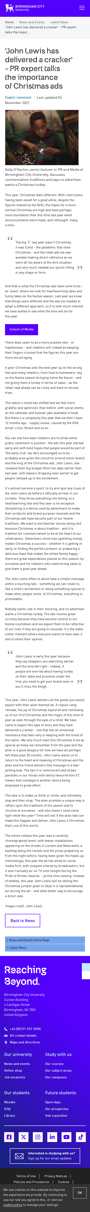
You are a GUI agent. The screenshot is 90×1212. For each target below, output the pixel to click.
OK (80, 1193)
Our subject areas (58, 1070)
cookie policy (12, 1205)
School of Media (21, 329)
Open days (53, 1102)
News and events (17, 1064)
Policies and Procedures (31, 1182)
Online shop (13, 1070)
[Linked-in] (52, 1137)
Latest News (59, 22)
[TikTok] (81, 1137)
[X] (23, 1137)
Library (9, 1116)
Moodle (9, 1102)
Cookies (63, 1182)
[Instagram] (38, 1137)
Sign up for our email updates (51, 1156)
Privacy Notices (55, 1176)
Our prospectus (56, 1109)
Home (9, 22)
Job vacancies (14, 1077)
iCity (7, 1109)
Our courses (54, 1064)
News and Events (32, 22)
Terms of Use (26, 1176)
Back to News (22, 921)
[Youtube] (66, 1137)
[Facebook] (9, 1137)
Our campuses (56, 1077)
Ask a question (56, 1116)
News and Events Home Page (29, 940)
